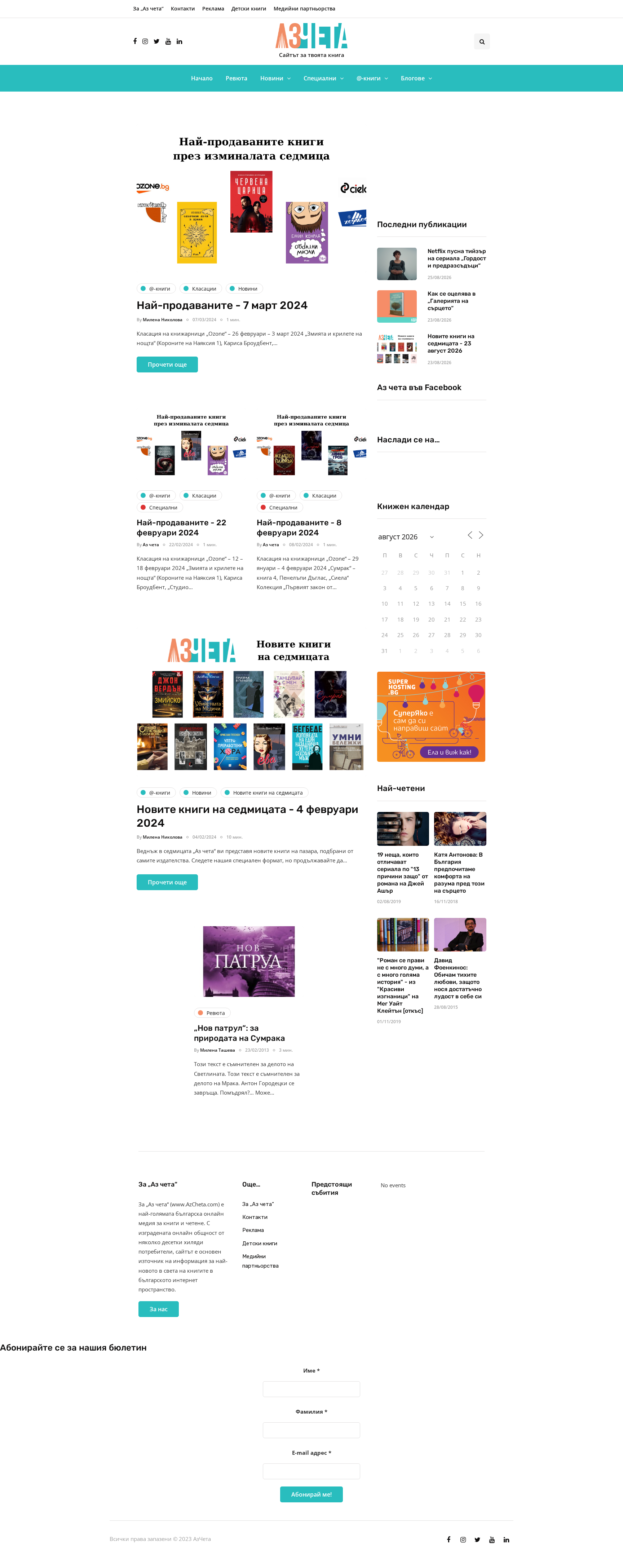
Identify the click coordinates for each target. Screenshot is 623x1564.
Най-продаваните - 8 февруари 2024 (299, 528)
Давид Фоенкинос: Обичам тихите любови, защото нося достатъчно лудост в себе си (458, 978)
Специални (320, 78)
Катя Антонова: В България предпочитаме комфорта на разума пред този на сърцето (459, 872)
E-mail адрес (311, 1452)
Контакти (183, 8)
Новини (271, 78)
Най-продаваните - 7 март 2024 (222, 305)
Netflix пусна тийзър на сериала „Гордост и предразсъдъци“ (457, 258)
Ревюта (236, 78)
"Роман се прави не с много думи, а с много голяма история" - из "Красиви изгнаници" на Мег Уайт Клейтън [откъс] (403, 985)
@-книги (369, 78)
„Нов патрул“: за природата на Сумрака (239, 1033)
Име (311, 1370)
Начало (202, 78)
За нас (159, 1309)
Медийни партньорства (304, 8)
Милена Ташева (217, 1050)
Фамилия (311, 1411)
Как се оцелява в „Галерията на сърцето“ (452, 301)
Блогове (413, 78)
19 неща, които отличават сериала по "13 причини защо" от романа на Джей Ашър (402, 872)
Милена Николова (162, 320)
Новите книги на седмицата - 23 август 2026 (451, 343)
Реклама (213, 8)
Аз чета (151, 545)
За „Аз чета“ (148, 8)
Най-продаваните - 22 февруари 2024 (181, 528)
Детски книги (248, 8)
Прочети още (167, 364)
